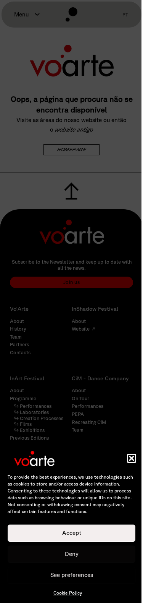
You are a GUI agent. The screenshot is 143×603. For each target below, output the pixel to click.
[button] (131, 458)
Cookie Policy (67, 592)
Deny (72, 554)
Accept (71, 533)
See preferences (71, 575)
